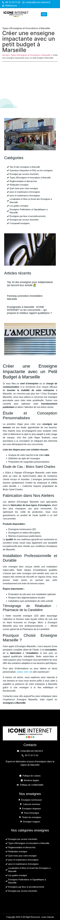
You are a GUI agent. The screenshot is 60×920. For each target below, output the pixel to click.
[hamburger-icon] (44, 14)
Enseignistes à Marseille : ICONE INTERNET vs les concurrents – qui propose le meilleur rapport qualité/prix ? (29, 310)
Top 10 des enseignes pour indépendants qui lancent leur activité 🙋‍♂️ (30, 284)
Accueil (5, 55)
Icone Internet (47, 917)
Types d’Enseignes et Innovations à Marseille (26, 28)
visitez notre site (25, 672)
